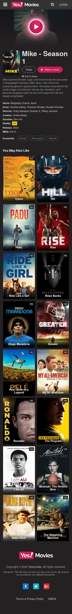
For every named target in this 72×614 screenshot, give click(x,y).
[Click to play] (36, 26)
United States (20, 115)
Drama (26, 103)
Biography (16, 103)
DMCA (52, 599)
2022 (15, 127)
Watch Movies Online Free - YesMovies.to (25, 4)
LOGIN (63, 4)
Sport (33, 103)
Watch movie (51, 69)
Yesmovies (34, 567)
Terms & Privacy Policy (30, 599)
